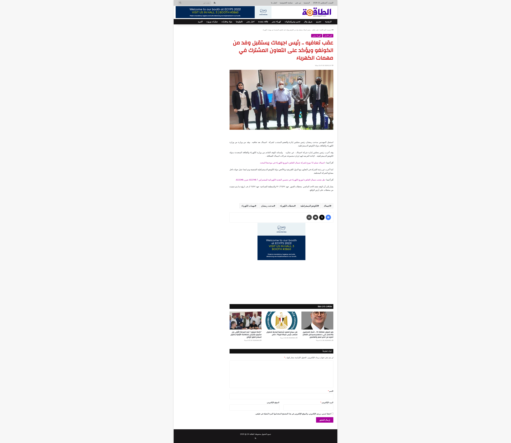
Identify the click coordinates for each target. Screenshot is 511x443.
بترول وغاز (308, 22)
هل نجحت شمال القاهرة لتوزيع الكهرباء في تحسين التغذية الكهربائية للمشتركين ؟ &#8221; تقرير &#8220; (280, 179)
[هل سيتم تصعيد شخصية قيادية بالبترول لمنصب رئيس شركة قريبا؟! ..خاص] (281, 321)
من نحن (298, 3)
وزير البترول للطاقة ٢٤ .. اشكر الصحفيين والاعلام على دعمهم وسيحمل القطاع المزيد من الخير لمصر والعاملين (318, 334)
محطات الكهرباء (287, 205)
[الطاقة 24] (312, 12)
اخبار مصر (250, 22)
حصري (318, 22)
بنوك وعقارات (226, 22)
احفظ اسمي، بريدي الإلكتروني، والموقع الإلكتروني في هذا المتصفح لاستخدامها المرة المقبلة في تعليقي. (293, 414)
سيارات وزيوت (212, 22)
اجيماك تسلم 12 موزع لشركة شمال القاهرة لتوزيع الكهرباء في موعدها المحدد (292, 162)
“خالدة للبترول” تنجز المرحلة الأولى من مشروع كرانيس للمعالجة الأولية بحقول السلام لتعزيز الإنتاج (245, 334)
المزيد (200, 22)
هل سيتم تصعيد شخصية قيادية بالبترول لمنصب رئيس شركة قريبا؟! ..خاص (281, 333)
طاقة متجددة (263, 22)
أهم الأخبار (323, 30)
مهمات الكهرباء (248, 205)
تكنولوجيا (239, 22)
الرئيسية (307, 3)
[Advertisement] (281, 278)
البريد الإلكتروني (326, 402)
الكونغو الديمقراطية (309, 205)
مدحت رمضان (267, 205)
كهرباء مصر (276, 22)
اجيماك (327, 205)
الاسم (330, 391)
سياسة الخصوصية (286, 3)
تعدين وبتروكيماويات (292, 22)
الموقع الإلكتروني (273, 402)
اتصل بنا (274, 3)
